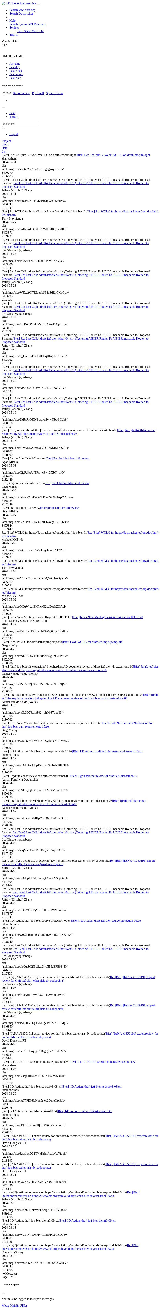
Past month (16, 74)
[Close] (3, 1293)
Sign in (13, 34)
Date (12, 113)
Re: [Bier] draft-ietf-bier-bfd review (67, 483)
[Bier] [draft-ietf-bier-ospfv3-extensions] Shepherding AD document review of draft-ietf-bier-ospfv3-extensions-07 (80, 696)
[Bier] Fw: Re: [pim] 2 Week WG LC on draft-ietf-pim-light (113, 155)
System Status (54, 93)
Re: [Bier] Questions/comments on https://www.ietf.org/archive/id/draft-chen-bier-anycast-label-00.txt (70, 1194)
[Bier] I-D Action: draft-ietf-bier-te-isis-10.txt (84, 1111)
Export (13, 134)
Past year (15, 77)
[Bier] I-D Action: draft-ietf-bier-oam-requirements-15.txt (107, 751)
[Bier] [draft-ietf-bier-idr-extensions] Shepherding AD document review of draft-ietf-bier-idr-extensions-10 (80, 668)
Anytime (14, 63)
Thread (13, 116)
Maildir (14, 1305)
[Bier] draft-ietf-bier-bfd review (59, 507)
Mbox (5, 1305)
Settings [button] (14, 27)
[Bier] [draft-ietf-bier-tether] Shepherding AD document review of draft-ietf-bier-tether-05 (74, 802)
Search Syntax (18, 24)
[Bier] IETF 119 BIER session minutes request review (102, 1061)
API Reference (37, 24)
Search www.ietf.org (22, 10)
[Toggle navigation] (38, 4)
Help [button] (12, 20)
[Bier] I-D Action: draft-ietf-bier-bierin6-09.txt (87, 1220)
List (4, 151)
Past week (15, 70)
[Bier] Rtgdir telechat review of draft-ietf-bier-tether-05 (103, 776)
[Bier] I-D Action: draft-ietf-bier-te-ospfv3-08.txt (91, 1086)
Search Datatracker (21, 13)
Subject (6, 141)
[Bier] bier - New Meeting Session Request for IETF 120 (107, 617)
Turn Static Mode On (30, 31)
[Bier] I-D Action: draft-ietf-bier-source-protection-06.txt (106, 920)
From (5, 144)
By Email (38, 93)
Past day (14, 67)
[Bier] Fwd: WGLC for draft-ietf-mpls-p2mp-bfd (92, 642)
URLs (23, 1305)
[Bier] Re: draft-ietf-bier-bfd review (67, 458)
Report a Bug (21, 93)
